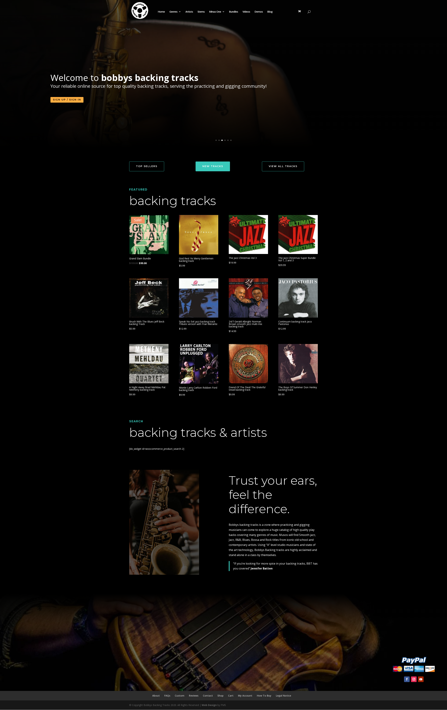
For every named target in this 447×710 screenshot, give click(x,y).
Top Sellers (146, 166)
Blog (270, 11)
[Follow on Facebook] (407, 679)
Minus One (215, 11)
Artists (189, 11)
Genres (173, 11)
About (156, 695)
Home (161, 11)
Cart (230, 695)
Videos (246, 11)
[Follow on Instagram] (414, 679)
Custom (179, 695)
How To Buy (264, 695)
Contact (208, 695)
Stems (201, 11)
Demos (259, 11)
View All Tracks (283, 166)
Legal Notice (283, 695)
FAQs (167, 695)
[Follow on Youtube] (421, 679)
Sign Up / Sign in (67, 99)
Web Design (209, 705)
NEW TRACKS (212, 166)
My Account (245, 695)
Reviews (193, 695)
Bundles (233, 11)
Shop (220, 695)
